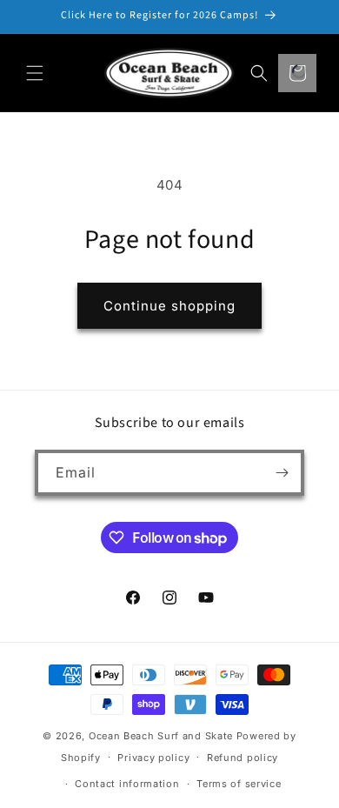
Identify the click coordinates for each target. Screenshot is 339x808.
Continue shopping (169, 305)
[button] (35, 73)
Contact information (127, 784)
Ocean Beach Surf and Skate (161, 736)
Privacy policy (153, 757)
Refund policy (242, 757)
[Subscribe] (282, 473)
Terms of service (238, 784)
